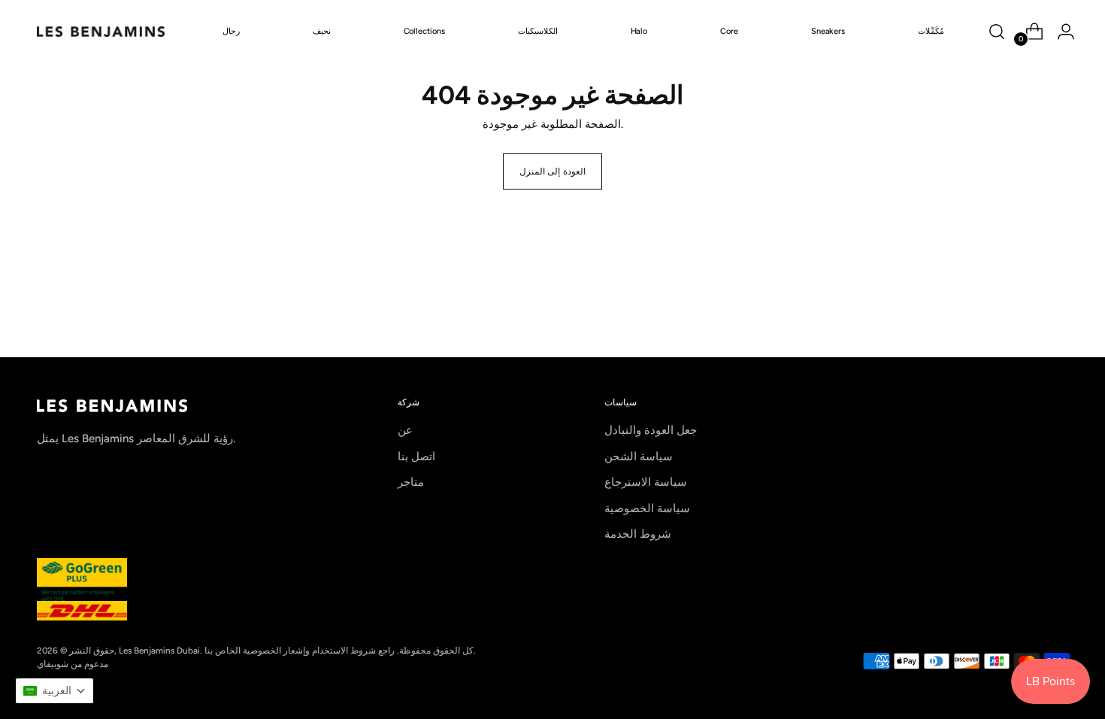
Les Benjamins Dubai (159, 650)
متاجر (411, 482)
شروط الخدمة (637, 534)
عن (405, 430)
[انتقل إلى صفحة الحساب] (1060, 32)
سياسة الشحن (638, 456)
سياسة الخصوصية (647, 508)
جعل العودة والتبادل (650, 430)
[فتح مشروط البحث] (997, 32)
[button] (54, 690)
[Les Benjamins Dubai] (101, 31)
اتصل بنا (416, 456)
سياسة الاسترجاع (645, 482)
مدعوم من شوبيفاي (72, 664)
